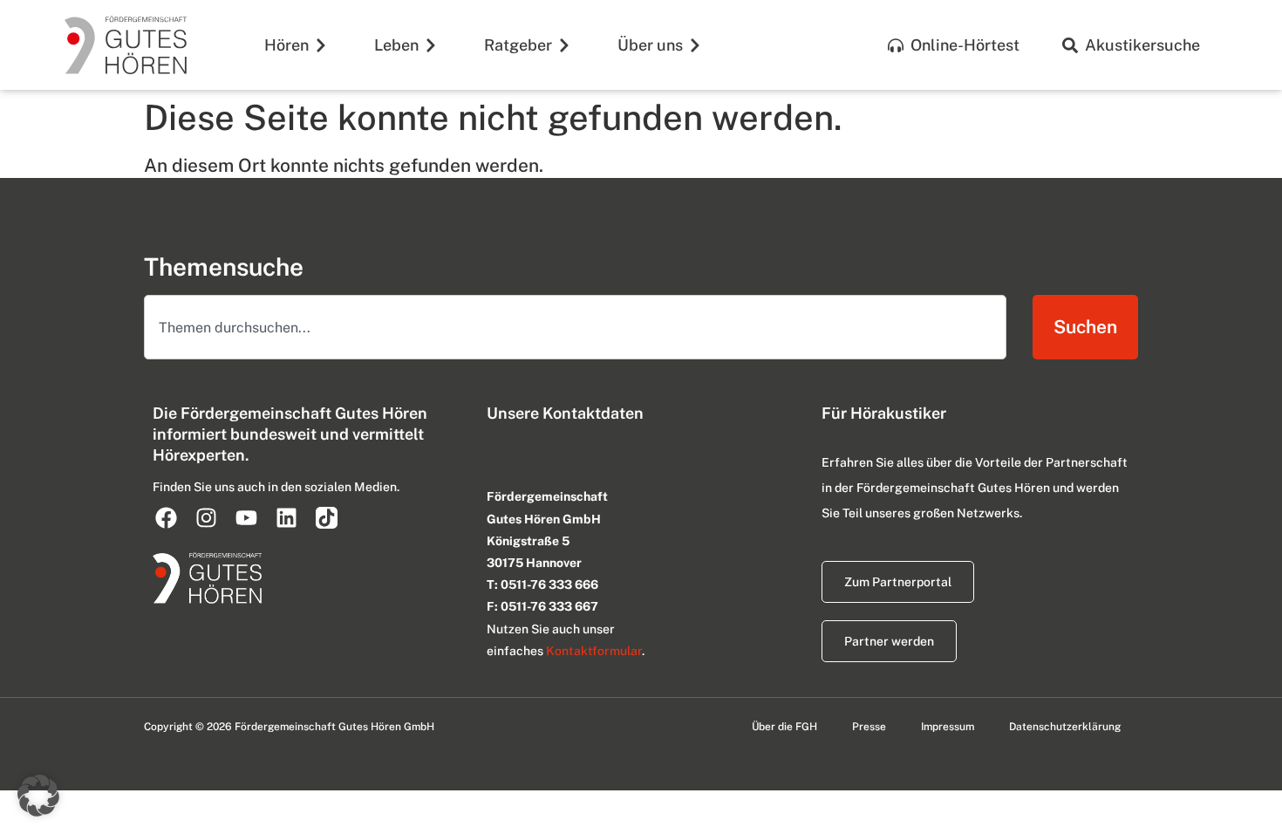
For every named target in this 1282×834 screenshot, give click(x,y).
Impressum (947, 727)
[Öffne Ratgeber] (564, 45)
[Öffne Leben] (431, 45)
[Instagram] (206, 517)
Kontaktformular (594, 651)
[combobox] (575, 327)
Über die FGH (784, 727)
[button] (38, 795)
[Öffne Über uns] (695, 45)
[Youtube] (246, 517)
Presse (869, 727)
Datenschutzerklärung (1065, 727)
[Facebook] (166, 517)
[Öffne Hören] (321, 45)
